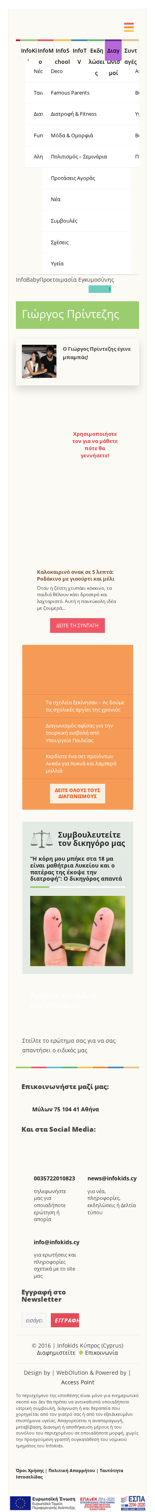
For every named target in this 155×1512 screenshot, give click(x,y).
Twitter (50, 1146)
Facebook (30, 1146)
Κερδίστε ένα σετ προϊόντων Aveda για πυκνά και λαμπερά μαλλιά (81, 763)
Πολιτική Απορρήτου (71, 1470)
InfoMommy (46, 54)
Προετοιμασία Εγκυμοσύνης (76, 279)
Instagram (71, 1146)
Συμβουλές (64, 220)
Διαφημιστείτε (56, 1352)
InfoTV (80, 54)
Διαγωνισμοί (113, 54)
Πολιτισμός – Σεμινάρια (79, 156)
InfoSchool (62, 54)
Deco (57, 71)
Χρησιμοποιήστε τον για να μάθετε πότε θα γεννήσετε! (95, 444)
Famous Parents (70, 92)
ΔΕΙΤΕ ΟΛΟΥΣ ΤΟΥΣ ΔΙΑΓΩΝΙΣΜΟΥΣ (77, 793)
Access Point (77, 1382)
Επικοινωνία (101, 1352)
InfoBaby (27, 279)
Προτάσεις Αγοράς (73, 178)
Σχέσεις (59, 242)
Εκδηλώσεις (97, 54)
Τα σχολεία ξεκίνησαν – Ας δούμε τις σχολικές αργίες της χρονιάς (85, 706)
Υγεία (57, 263)
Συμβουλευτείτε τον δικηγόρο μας (91, 839)
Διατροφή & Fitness (74, 113)
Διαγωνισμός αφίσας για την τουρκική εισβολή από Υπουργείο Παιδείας (79, 732)
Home (18, 50)
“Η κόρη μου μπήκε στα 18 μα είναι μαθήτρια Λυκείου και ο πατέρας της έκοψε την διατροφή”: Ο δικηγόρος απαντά (76, 868)
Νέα (55, 199)
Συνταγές (130, 54)
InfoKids (29, 54)
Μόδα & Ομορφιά (72, 135)
